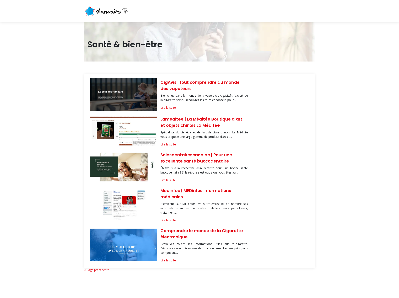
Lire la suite (168, 108)
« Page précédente (96, 270)
